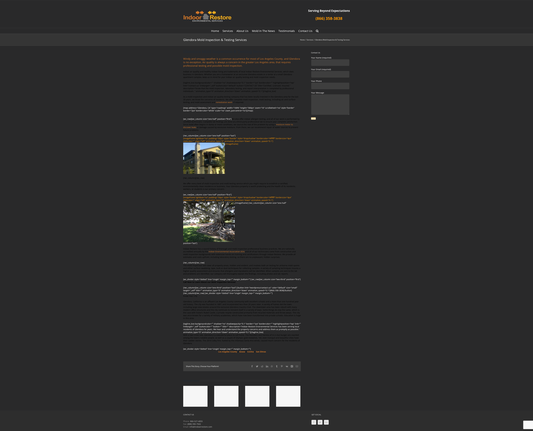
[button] (317, 31)
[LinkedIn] (326, 422)
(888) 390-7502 (194, 424)
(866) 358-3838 (328, 18)
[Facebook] (313, 422)
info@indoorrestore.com (200, 426)
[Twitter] (320, 422)
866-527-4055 (196, 421)
